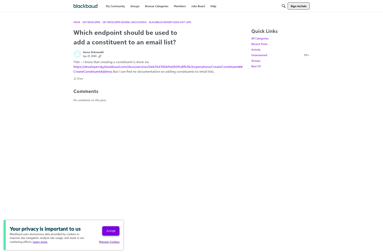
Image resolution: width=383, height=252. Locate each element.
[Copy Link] (99, 56)
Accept (110, 230)
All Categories (259, 38)
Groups (255, 60)
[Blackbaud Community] (85, 6)
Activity (256, 49)
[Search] (283, 6)
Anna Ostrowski (93, 52)
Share (78, 79)
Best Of (256, 66)
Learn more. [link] (40, 241)
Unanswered (280, 55)
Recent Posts (259, 44)
